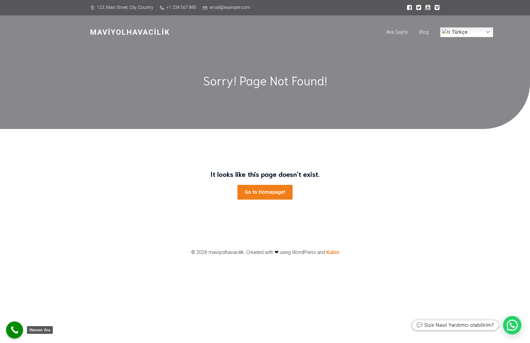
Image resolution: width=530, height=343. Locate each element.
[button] (512, 325)
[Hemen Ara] (14, 330)
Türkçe (459, 32)
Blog (424, 32)
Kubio (332, 252)
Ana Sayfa (397, 32)
